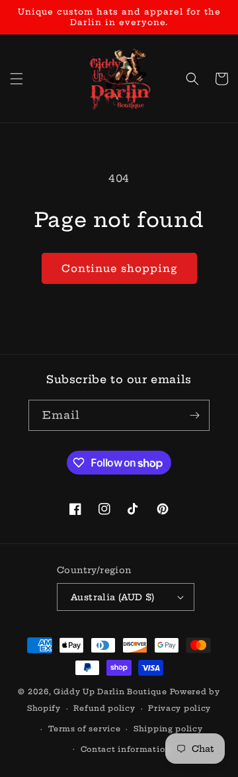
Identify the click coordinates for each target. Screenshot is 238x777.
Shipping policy (168, 728)
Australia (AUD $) (113, 597)
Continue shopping (119, 268)
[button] (16, 78)
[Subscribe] (194, 415)
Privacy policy (179, 708)
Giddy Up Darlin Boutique (110, 691)
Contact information (126, 749)
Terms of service (84, 728)
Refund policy (104, 708)
